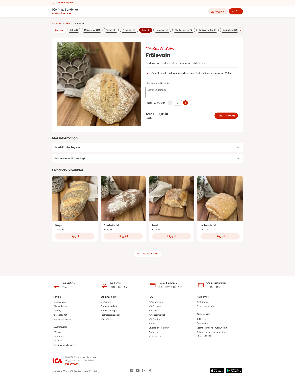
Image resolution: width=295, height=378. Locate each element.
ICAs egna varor (156, 302)
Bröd (68, 23)
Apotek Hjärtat (60, 315)
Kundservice (203, 314)
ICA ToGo (57, 340)
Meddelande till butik (157, 83)
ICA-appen (58, 332)
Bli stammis (106, 302)
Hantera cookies (204, 335)
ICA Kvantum (155, 319)
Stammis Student (109, 306)
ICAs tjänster (60, 326)
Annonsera (154, 332)
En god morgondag (206, 306)
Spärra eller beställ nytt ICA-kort (212, 328)
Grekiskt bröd (111, 225)
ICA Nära (153, 310)
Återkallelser (203, 323)
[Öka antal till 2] (185, 102)
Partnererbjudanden (110, 315)
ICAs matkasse (60, 306)
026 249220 (71, 363)
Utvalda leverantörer (159, 328)
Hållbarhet (202, 296)
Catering (57, 310)
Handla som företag (62, 319)
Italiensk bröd (208, 225)
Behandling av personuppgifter (211, 332)
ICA (151, 296)
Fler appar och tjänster (64, 345)
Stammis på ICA (109, 296)
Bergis (58, 225)
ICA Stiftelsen (203, 302)
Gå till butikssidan (64, 2)
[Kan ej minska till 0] (170, 102)
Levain (155, 225)
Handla (57, 296)
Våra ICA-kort (107, 319)
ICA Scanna (58, 336)
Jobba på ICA (155, 336)
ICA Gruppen (155, 306)
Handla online (59, 302)
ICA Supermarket (157, 315)
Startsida (56, 23)
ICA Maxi (153, 323)
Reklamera (202, 319)
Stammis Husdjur (109, 310)
